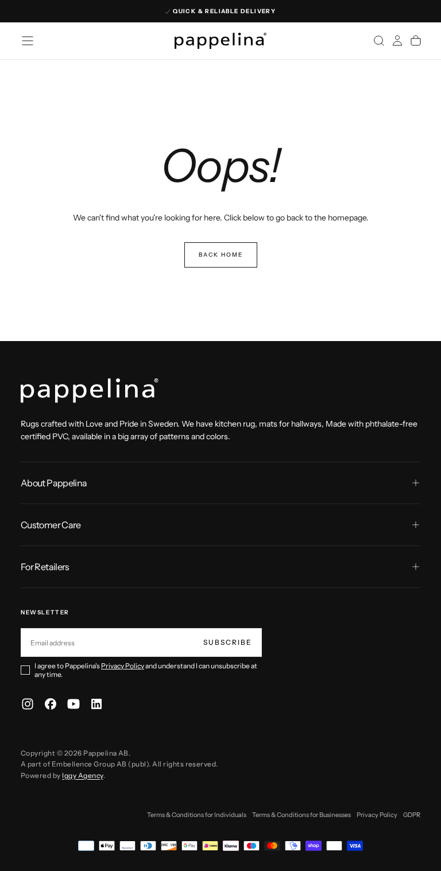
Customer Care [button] (51, 525)
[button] (27, 41)
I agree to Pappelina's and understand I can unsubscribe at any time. (145, 670)
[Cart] (416, 41)
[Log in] (397, 41)
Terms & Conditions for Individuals (196, 815)
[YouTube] (73, 704)
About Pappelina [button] (54, 483)
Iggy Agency (82, 775)
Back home (221, 254)
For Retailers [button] (45, 566)
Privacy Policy (122, 665)
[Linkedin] (96, 704)
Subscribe (227, 642)
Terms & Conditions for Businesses (301, 815)
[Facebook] (50, 704)
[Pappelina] (89, 391)
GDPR (411, 815)
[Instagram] (27, 704)
